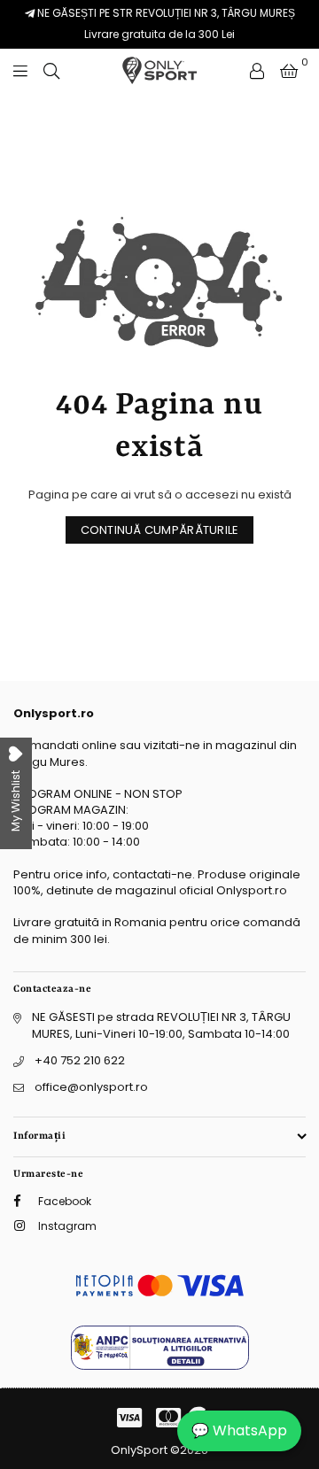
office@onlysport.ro (91, 1087)
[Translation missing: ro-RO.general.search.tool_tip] (51, 71)
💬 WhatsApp (239, 1430)
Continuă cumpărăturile (160, 530)
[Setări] (257, 71)
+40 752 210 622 (80, 1060)
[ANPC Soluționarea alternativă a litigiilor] (160, 1366)
